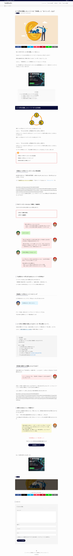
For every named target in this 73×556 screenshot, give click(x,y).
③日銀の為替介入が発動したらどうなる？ (30, 98)
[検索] (68, 0)
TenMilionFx (8, 3)
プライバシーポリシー (44, 552)
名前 (18, 524)
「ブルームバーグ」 (50, 180)
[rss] (66, 0)
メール (18, 528)
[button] (18, 47)
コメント (19, 510)
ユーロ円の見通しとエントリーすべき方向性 (29, 94)
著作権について (33, 552)
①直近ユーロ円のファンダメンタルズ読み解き (31, 95)
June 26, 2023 (33, 354)
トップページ (27, 552)
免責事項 (38, 552)
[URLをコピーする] (55, 47)
